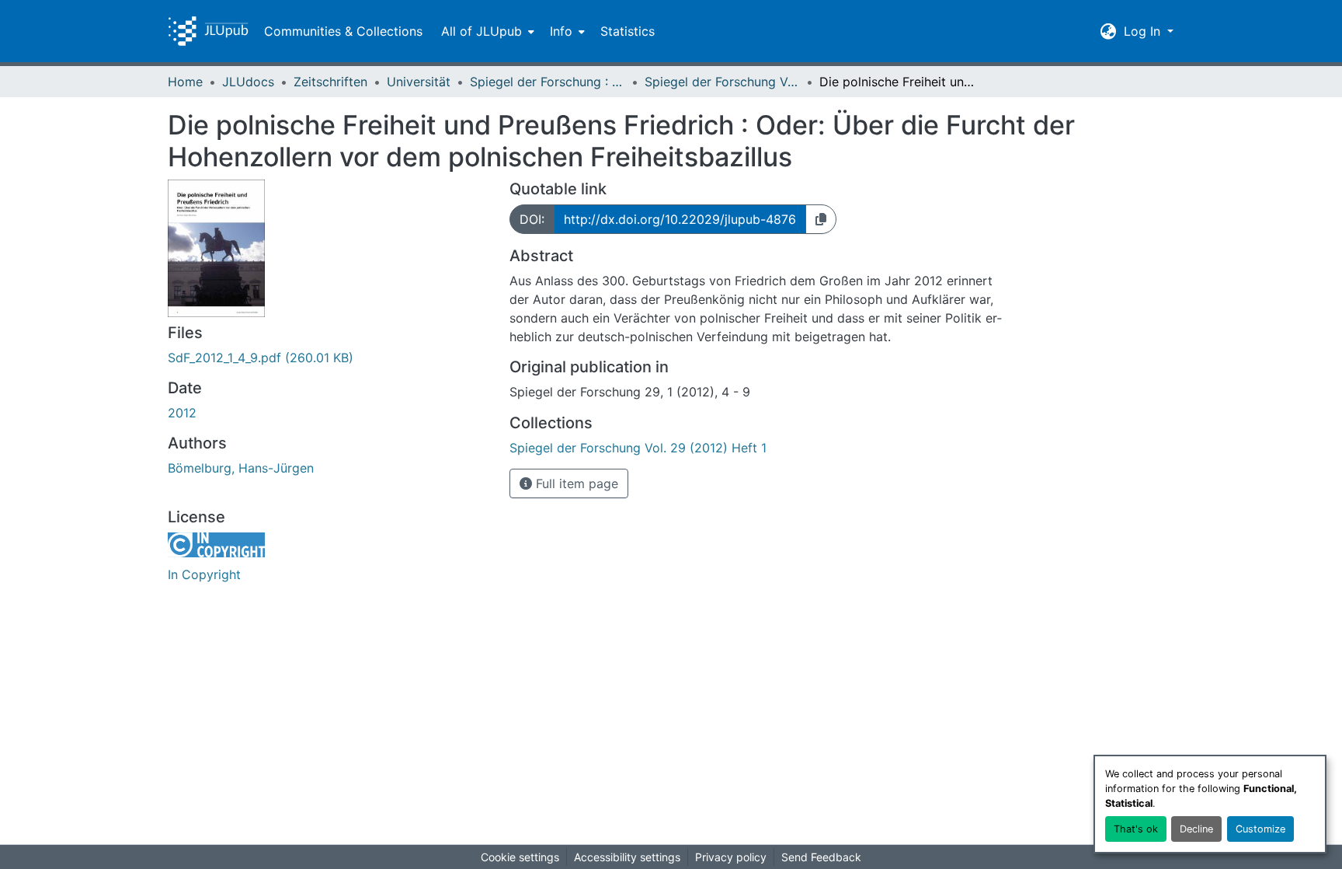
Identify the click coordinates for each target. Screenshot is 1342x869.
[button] (208, 31)
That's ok (1136, 829)
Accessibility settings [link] (627, 857)
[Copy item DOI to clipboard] (820, 219)
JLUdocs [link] (248, 81)
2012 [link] (182, 413)
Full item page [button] (575, 483)
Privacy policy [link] (731, 857)
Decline (1196, 829)
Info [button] (561, 31)
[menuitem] (486, 31)
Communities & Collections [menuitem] (343, 31)
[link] (329, 357)
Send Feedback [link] (821, 857)
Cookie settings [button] (520, 857)
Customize (1260, 829)
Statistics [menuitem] (627, 31)
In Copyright (204, 574)
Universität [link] (418, 81)
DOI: (532, 219)
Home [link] (185, 81)
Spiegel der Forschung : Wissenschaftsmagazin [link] (547, 81)
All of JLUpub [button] (481, 31)
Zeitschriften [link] (330, 81)
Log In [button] (1144, 31)
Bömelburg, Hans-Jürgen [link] (241, 468)
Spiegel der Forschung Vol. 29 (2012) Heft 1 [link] (722, 81)
